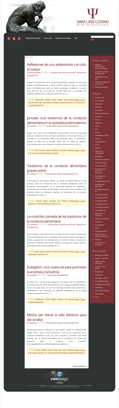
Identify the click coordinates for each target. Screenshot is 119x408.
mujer (40, 102)
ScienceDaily (99, 294)
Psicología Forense (101, 195)
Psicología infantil (101, 198)
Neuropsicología (100, 163)
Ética (96, 129)
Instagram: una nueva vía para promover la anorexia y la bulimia (56, 269)
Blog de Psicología (33, 38)
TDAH (97, 228)
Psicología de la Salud (102, 181)
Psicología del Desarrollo (99, 185)
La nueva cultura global (100, 268)
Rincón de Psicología (102, 291)
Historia (97, 139)
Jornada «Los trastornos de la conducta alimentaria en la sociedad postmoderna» (56, 120)
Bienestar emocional (102, 113)
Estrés (97, 126)
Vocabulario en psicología (100, 244)
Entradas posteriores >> (80, 366)
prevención (55, 150)
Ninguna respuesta (35, 72)
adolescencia (39, 100)
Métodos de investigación (99, 152)
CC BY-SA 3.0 (67, 387)
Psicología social (100, 210)
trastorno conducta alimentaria (42, 153)
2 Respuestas (33, 224)
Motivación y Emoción (102, 159)
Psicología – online (101, 278)
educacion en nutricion (60, 251)
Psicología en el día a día (102, 190)
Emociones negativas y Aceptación (102, 83)
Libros (97, 145)
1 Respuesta (33, 126)
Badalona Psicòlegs (63, 38)
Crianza (97, 120)
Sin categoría (99, 225)
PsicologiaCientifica (101, 281)
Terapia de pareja (101, 231)
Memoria (98, 148)
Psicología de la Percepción (100, 177)
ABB (36, 150)
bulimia (60, 100)
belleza (54, 100)
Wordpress (88, 385)
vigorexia (55, 153)
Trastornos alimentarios (36, 302)
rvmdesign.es (43, 385)
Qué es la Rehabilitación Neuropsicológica (101, 67)
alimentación (39, 299)
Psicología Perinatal (101, 207)
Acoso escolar (99, 98)
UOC (96, 297)
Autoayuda (98, 110)
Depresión (98, 123)
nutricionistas (32, 254)
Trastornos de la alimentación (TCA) (101, 235)
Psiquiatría (98, 287)
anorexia (48, 100)
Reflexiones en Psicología (100, 214)
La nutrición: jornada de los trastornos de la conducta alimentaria (56, 219)
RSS (75, 38)
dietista (42, 251)
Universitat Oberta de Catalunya (46, 204)
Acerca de (48, 38)
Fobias (97, 132)
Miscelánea (98, 156)
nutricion (71, 251)
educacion (48, 251)
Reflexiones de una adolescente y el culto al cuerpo (56, 67)
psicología (63, 150)
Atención (98, 107)
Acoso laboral (99, 101)
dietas (37, 251)
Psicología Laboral (101, 204)
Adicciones (98, 104)
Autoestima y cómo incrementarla (101, 73)
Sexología (98, 222)
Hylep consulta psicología (100, 262)
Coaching (98, 117)
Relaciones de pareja (102, 219)
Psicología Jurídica (101, 201)
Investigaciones (100, 142)
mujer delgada (47, 102)
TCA (75, 102)
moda (64, 350)
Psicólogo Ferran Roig (102, 284)
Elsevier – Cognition (101, 258)
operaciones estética (66, 102)
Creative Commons (57, 387)
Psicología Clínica (101, 166)
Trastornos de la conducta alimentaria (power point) (56, 168)
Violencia (98, 240)
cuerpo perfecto (69, 100)
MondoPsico (99, 272)
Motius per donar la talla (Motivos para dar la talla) (56, 317)
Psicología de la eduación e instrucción (100, 171)
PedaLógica (99, 275)
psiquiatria (71, 150)
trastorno (71, 299)
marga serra (57, 350)
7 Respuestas (33, 275)
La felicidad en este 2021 (101, 78)
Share (83, 100)
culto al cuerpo (33, 102)
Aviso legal (75, 387)
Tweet (77, 100)
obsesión (56, 102)
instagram (60, 299)
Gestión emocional (101, 87)
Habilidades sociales (102, 135)
